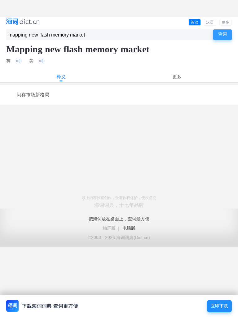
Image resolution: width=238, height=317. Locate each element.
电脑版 (128, 228)
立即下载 (219, 306)
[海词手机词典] (22, 22)
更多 (226, 22)
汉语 (210, 22)
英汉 (195, 22)
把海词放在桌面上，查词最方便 (119, 218)
